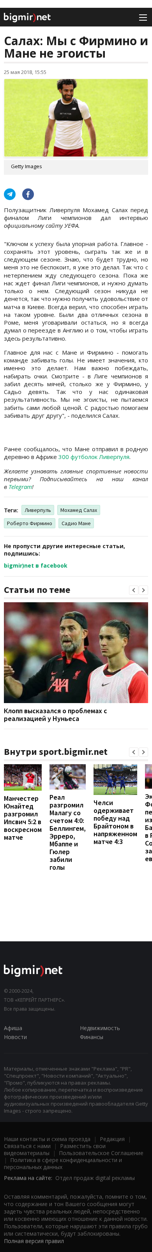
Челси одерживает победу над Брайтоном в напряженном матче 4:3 (115, 822)
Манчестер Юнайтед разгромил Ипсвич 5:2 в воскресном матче (23, 818)
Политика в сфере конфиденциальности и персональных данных (63, 1163)
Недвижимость (100, 1028)
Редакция (112, 1139)
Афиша (13, 1028)
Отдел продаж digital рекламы (95, 1178)
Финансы (91, 1037)
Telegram (20, 487)
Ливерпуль (38, 509)
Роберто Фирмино (29, 523)
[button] (133, 590)
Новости (15, 1037)
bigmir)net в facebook (35, 565)
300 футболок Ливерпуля (93, 457)
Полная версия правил (34, 1241)
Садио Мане (76, 523)
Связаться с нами (27, 1146)
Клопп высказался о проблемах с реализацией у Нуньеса (55, 714)
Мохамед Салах (78, 509)
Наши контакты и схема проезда (47, 1139)
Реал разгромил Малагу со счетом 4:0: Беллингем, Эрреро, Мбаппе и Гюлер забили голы (67, 832)
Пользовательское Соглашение (101, 1153)
